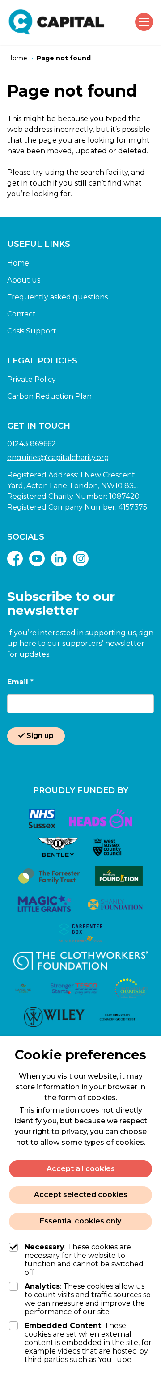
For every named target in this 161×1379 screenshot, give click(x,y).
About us (23, 280)
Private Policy (31, 379)
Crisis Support (31, 331)
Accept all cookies (81, 1168)
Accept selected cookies (80, 1194)
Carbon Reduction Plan (49, 396)
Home (18, 263)
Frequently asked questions (57, 297)
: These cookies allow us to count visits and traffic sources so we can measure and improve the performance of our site (88, 1299)
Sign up (40, 735)
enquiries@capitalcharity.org (58, 457)
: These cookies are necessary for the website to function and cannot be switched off (84, 1260)
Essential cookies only (80, 1221)
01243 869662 (31, 443)
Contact (21, 314)
